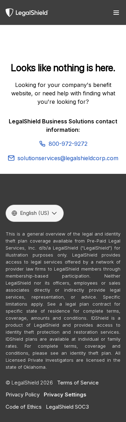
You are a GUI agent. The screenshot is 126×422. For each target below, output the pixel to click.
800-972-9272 (68, 143)
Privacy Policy (23, 394)
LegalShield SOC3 (67, 406)
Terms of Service (78, 382)
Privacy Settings (65, 394)
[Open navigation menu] (116, 12)
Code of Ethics (24, 406)
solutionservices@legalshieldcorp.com (68, 158)
